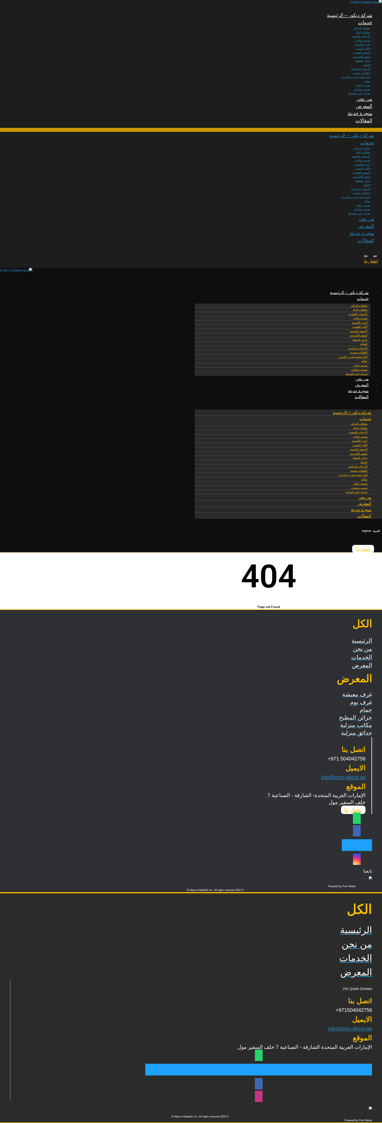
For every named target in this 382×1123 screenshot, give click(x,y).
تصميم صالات (363, 40)
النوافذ (366, 64)
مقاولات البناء (363, 32)
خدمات (365, 22)
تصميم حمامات (362, 89)
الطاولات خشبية (361, 73)
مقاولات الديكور (361, 28)
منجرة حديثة (360, 113)
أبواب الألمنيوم (362, 44)
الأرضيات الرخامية (360, 68)
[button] (191, 130)
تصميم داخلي (363, 85)
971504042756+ (354, 1010)
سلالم (367, 81)
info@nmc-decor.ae (343, 777)
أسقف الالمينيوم (361, 56)
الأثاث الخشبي (362, 48)
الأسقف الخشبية (361, 52)
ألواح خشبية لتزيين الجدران (355, 77)
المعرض (364, 106)
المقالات (364, 120)
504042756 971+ (346, 759)
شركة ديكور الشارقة (359, 93)
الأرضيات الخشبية (361, 36)
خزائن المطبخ (362, 60)
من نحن (364, 99)
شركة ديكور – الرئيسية (349, 15)
